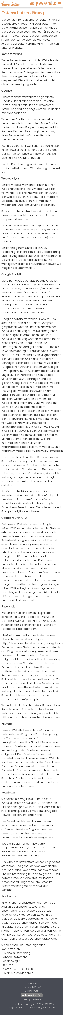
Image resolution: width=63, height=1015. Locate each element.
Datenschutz (31, 990)
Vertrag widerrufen (31, 995)
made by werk (31, 999)
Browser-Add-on (47, 481)
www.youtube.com (21, 786)
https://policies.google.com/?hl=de (24, 447)
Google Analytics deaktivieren (20, 511)
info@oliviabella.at (25, 878)
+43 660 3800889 (23, 969)
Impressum (31, 983)
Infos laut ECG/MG (31, 987)
